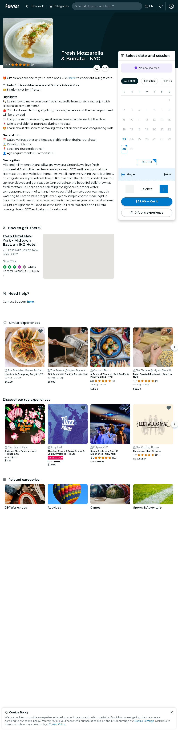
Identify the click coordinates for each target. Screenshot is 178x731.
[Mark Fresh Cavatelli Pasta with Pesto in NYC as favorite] (169, 331)
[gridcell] (124, 149)
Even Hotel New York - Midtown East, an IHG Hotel (20, 240)
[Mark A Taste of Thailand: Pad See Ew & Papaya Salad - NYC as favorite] (126, 331)
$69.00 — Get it (147, 201)
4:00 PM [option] (147, 161)
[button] (146, 174)
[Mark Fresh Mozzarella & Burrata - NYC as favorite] (105, 68)
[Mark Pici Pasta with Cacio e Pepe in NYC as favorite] (83, 331)
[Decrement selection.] (130, 189)
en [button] (151, 6)
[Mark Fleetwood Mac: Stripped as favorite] (169, 408)
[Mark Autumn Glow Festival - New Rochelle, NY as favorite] (40, 408)
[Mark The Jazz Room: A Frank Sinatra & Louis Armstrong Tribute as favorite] (83, 408)
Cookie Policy (57, 724)
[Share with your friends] (96, 68)
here (72, 78)
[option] (146, 174)
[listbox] (146, 162)
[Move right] (174, 347)
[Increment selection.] (164, 189)
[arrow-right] (171, 81)
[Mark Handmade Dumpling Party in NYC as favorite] (40, 331)
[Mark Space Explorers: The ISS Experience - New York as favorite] (126, 408)
